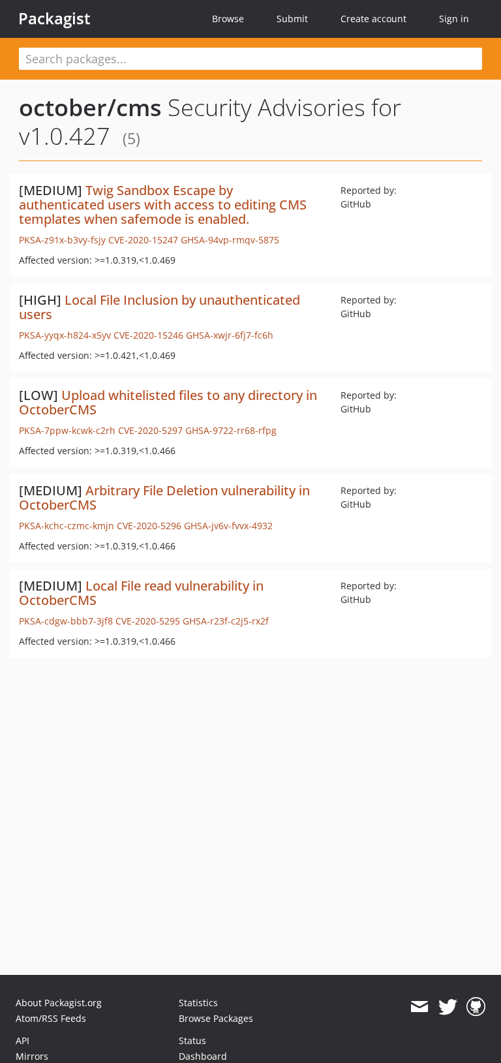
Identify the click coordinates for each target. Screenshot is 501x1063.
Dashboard (203, 1056)
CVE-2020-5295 (147, 621)
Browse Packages (216, 1018)
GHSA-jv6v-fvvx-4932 (228, 525)
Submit (292, 18)
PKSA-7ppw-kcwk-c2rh (67, 430)
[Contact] (419, 1007)
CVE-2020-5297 (150, 430)
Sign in (454, 18)
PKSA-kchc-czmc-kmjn (66, 525)
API (22, 1040)
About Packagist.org (59, 1002)
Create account (373, 18)
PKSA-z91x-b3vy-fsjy (62, 240)
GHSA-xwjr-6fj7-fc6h (229, 335)
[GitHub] (475, 1007)
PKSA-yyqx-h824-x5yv (65, 335)
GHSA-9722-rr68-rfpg (231, 430)
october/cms (90, 107)
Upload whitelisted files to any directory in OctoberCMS (168, 402)
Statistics (198, 1002)
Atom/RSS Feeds (51, 1018)
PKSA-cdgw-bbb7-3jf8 (66, 621)
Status (192, 1040)
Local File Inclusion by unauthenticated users (159, 307)
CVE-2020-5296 (149, 525)
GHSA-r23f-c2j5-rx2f (226, 621)
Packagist (54, 18)
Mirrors (32, 1056)
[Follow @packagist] (447, 1007)
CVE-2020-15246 (148, 335)
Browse (228, 18)
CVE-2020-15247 (143, 240)
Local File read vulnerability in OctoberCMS (141, 593)
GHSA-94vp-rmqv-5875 (230, 240)
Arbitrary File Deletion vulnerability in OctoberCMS (164, 498)
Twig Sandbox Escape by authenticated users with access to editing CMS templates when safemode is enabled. (163, 204)
